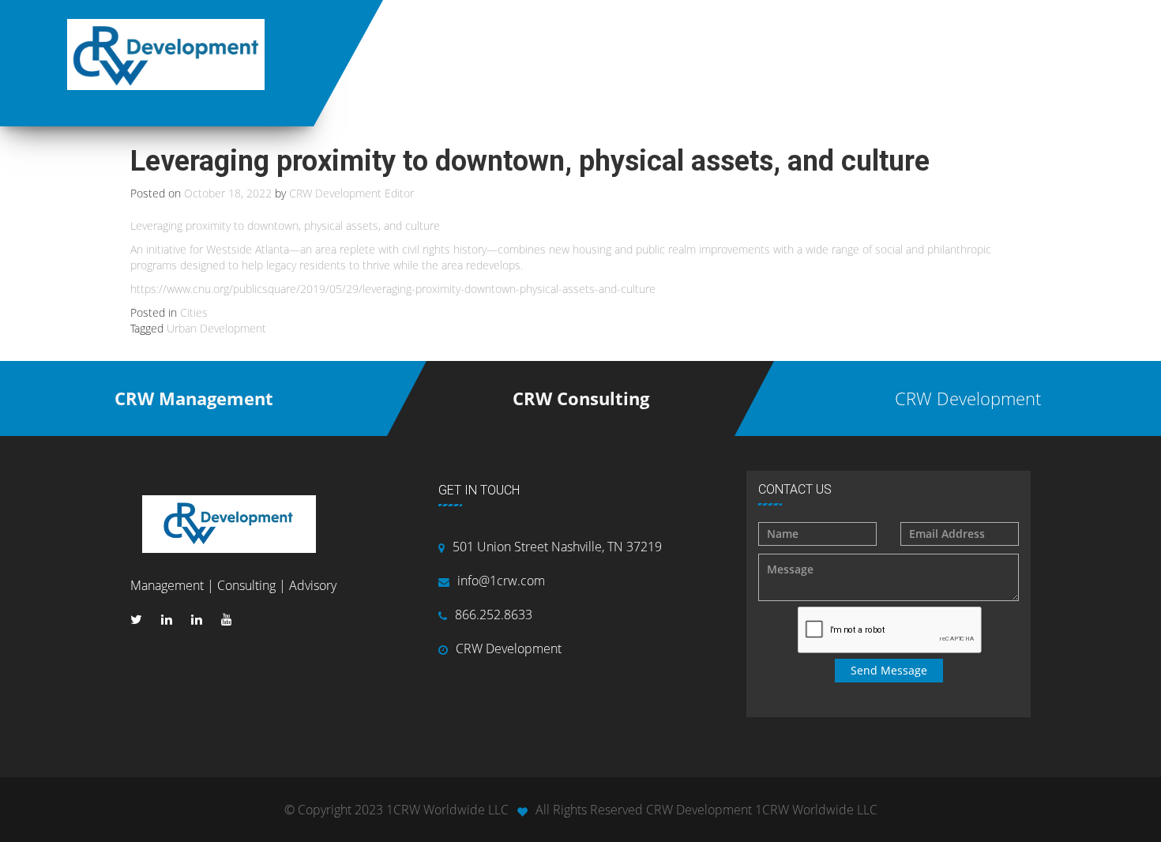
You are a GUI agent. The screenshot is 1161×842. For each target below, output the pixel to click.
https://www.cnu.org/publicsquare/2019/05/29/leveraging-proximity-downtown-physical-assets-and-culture (393, 288)
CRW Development (509, 648)
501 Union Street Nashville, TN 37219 (557, 546)
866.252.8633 (493, 614)
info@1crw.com (501, 580)
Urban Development (216, 328)
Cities (194, 312)
